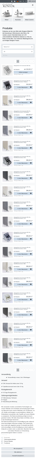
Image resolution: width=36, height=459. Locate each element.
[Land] (17, 1)
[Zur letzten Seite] (33, 61)
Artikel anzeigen (23, 72)
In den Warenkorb (22, 87)
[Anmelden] (12, 1)
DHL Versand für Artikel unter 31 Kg (13, 383)
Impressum (4, 430)
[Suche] (23, 1)
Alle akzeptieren (18, 448)
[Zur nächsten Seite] (31, 61)
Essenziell (7, 437)
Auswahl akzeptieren (18, 455)
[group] (7, 70)
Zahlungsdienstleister (10, 439)
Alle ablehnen (18, 452)
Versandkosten (27, 74)
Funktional (7, 443)
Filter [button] (6, 55)
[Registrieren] (14, 1)
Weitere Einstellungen (7, 445)
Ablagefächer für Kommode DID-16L (22, 65)
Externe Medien (8, 441)
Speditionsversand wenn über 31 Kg (13, 386)
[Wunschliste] (26, 1)
